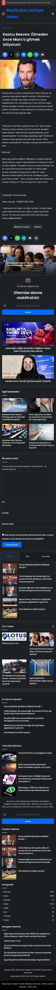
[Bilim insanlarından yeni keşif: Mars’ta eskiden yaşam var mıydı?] (9, 768)
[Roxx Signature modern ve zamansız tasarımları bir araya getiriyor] (41, 405)
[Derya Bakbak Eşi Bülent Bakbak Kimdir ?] (10, 568)
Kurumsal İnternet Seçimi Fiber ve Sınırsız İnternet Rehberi (30, 3)
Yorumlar (46, 556)
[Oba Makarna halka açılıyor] (10, 613)
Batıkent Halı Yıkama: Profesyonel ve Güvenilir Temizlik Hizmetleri (13, 417)
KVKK (44, 984)
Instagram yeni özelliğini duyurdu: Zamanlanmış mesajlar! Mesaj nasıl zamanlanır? (35, 779)
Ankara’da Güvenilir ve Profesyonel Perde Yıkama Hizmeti (41, 445)
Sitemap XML (9, 970)
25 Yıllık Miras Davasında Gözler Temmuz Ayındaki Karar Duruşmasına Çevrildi (14, 679)
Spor (5, 912)
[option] (28, 259)
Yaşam (6, 920)
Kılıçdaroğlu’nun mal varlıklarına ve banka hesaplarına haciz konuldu (35, 589)
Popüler (9, 556)
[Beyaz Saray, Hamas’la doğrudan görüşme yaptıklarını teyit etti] (10, 602)
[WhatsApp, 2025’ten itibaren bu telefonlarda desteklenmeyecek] (9, 791)
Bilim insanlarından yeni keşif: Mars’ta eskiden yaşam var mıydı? (34, 766)
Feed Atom (46, 970)
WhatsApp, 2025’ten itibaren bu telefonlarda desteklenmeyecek (33, 789)
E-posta (6, 513)
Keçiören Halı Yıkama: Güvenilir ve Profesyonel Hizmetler (13, 443)
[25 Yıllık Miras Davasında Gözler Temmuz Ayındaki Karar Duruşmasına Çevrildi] (14, 666)
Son (27, 556)
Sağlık (6, 908)
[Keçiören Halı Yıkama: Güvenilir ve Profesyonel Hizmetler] (14, 431)
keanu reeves (22, 226)
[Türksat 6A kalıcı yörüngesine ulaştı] (9, 756)
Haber (6, 904)
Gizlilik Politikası (25, 984)
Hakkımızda (6, 984)
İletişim (15, 984)
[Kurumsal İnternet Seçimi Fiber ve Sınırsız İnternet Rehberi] (42, 639)
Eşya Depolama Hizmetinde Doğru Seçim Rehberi (41, 681)
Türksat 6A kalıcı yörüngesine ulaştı (35, 753)
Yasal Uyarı (32, 987)
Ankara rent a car (10, 643)
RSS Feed (20, 970)
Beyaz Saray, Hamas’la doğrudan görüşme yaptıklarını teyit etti (35, 600)
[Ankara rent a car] (14, 637)
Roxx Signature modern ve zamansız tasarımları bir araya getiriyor (40, 417)
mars (38, 226)
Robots (28, 970)
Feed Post (28, 973)
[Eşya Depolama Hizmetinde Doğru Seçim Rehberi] (42, 667)
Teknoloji (7, 916)
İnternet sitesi (8, 524)
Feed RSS (37, 970)
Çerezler (37, 984)
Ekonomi (7, 892)
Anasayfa (8, 28)
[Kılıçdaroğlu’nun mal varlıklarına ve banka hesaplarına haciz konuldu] (10, 591)
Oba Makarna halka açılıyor (32, 609)
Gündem (7, 900)
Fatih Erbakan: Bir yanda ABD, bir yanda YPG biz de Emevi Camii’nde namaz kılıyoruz (35, 579)
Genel (11, 259)
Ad (4, 502)
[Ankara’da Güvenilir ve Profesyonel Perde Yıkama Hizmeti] (41, 432)
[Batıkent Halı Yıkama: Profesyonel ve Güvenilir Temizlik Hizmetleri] (14, 405)
